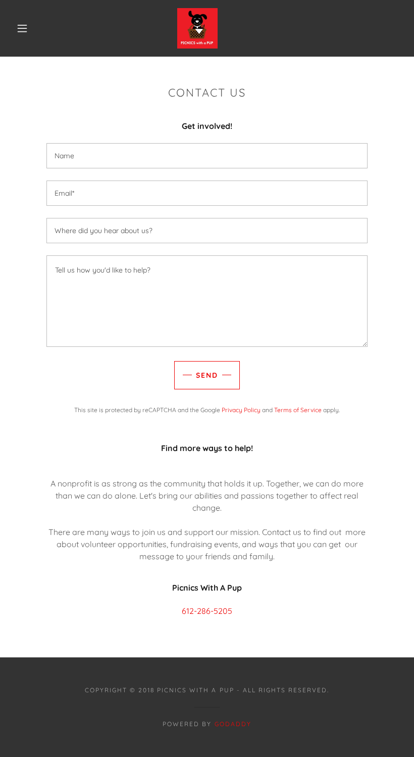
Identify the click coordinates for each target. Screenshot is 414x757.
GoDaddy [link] (233, 724)
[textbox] (206, 155)
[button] (22, 28)
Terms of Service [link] (298, 410)
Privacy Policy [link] (241, 410)
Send (207, 375)
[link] (197, 27)
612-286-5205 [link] (207, 611)
